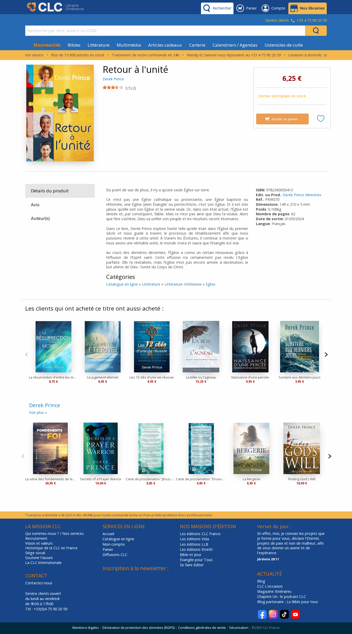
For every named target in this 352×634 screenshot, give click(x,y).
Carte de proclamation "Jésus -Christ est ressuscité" (151, 479)
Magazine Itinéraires (274, 591)
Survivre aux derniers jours (300, 377)
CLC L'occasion (270, 586)
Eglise (210, 284)
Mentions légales (85, 627)
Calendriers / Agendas (235, 45)
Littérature (99, 45)
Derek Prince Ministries (302, 194)
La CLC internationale (43, 562)
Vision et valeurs (39, 543)
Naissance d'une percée (250, 377)
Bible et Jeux (190, 554)
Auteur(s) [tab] (40, 218)
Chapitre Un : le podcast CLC (281, 596)
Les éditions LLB (194, 544)
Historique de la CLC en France (51, 548)
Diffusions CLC (115, 554)
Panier (108, 549)
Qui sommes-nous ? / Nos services (54, 533)
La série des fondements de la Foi (50, 479)
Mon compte (114, 544)
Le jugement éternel (102, 377)
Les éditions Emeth (196, 549)
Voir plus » (38, 412)
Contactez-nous (38, 582)
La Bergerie (251, 479)
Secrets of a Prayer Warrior (101, 479)
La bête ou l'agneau (201, 377)
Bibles (74, 45)
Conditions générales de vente (202, 627)
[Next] (326, 354)
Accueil (108, 533)
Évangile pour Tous (196, 559)
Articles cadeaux (165, 45)
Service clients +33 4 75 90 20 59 (296, 20)
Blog (261, 581)
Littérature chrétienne (183, 284)
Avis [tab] (35, 205)
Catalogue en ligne (122, 284)
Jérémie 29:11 (268, 559)
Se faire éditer (192, 564)
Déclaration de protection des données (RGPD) (138, 627)
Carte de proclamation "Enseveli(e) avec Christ (201, 479)
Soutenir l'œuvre (39, 557)
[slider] (113, 87)
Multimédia (129, 45)
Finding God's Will (301, 479)
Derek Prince (113, 78)
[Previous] (26, 354)
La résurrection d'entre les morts (53, 377)
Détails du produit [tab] (50, 191)
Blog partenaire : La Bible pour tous (288, 601)
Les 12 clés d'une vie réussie (152, 377)
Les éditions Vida (194, 538)
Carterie (197, 45)
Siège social (35, 553)
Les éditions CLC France (200, 533)
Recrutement (36, 538)
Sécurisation (238, 627)
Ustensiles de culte (284, 45)
